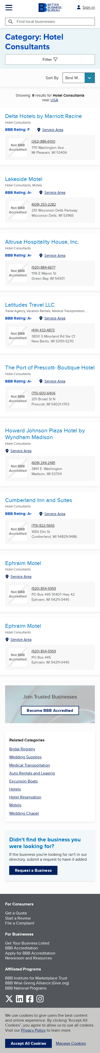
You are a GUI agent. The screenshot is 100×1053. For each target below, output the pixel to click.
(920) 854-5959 (44, 588)
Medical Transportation (29, 765)
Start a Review (18, 918)
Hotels (15, 789)
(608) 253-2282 (44, 204)
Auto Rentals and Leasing (32, 773)
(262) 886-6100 (43, 141)
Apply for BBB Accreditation (30, 953)
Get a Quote (16, 913)
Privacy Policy (33, 1030)
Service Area (52, 129)
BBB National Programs (25, 988)
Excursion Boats (23, 781)
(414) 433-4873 (43, 330)
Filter (47, 59)
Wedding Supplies (25, 757)
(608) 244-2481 (43, 463)
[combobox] (79, 78)
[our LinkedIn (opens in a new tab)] (19, 1001)
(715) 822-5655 (43, 525)
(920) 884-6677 (43, 267)
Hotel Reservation (25, 797)
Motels (15, 805)
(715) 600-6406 (43, 393)
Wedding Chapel (24, 813)
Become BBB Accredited (50, 710)
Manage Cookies (71, 1043)
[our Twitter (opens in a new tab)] (9, 1001)
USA (54, 100)
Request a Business (33, 870)
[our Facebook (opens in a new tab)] (30, 1001)
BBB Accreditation (21, 948)
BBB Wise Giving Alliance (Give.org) (37, 983)
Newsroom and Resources (28, 958)
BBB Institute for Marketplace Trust (36, 978)
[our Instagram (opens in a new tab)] (40, 1001)
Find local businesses (36, 21)
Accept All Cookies (28, 1043)
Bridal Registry (22, 749)
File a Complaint (19, 923)
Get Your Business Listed (27, 943)
